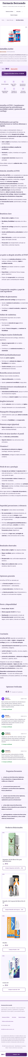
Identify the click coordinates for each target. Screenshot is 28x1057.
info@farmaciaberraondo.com (7, 1029)
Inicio (3, 20)
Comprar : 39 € (16, 1054)
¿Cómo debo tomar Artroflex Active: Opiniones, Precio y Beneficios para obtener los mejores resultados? (14, 807)
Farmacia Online (9, 11)
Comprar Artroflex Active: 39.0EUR (14, 74)
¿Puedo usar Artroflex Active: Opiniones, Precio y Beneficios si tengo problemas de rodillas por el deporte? (13, 779)
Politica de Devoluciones (7, 1021)
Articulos (18, 11)
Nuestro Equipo (14, 15)
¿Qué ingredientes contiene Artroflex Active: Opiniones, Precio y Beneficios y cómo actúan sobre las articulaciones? (14, 816)
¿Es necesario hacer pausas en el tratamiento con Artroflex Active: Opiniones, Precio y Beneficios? (13, 788)
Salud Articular (10, 20)
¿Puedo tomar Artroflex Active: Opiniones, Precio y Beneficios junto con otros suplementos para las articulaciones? (13, 798)
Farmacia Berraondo (14, 3)
